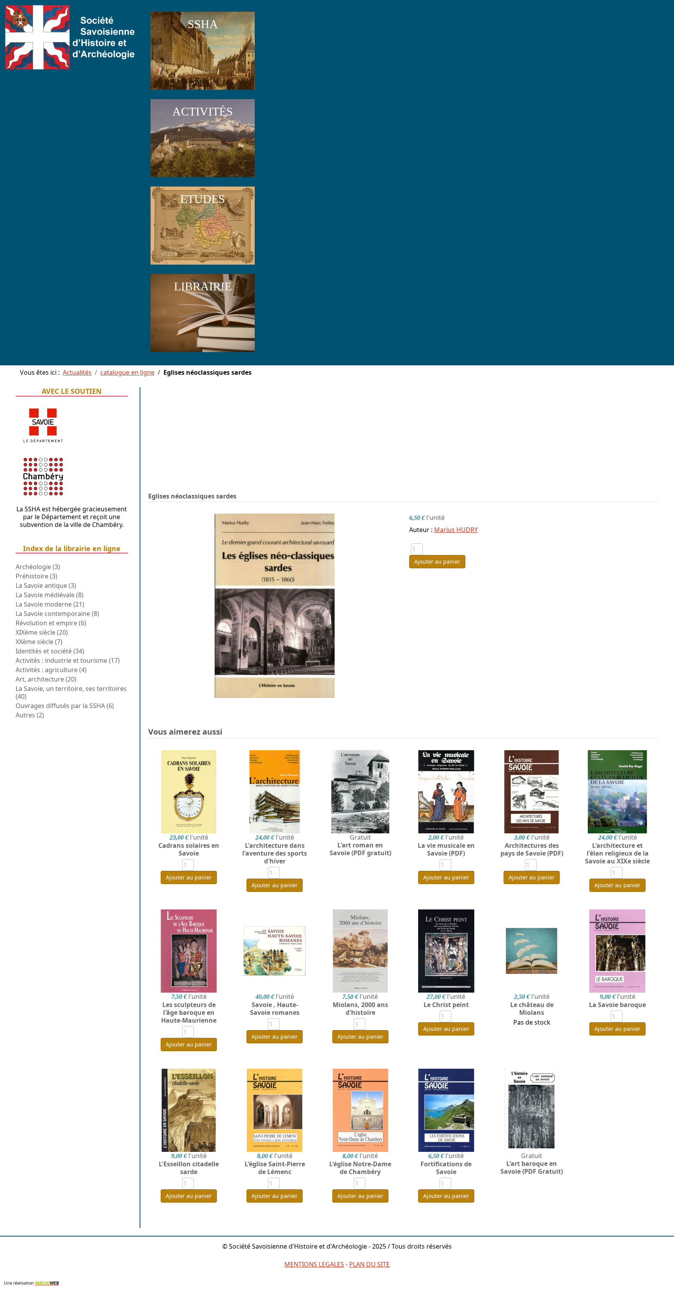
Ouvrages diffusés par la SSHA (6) (65, 705)
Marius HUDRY (456, 529)
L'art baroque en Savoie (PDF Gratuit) (531, 1167)
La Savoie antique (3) (46, 585)
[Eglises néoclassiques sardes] (274, 605)
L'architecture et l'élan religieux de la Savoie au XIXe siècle (617, 853)
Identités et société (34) (50, 651)
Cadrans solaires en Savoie (188, 849)
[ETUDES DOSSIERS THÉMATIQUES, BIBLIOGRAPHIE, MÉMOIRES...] (202, 266)
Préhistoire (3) (36, 576)
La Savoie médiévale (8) (49, 595)
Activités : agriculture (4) (51, 670)
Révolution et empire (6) (51, 623)
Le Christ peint (446, 1005)
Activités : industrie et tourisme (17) (68, 660)
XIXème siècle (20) (42, 632)
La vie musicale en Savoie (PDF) (446, 849)
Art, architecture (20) (46, 679)
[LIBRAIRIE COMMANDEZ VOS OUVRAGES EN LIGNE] (202, 353)
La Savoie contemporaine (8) (57, 613)
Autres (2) (30, 715)
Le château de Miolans (531, 1008)
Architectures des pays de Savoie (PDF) (531, 849)
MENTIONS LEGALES (314, 1264)
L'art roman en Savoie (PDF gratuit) (360, 849)
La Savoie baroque (617, 1005)
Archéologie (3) (38, 566)
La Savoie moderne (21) (50, 604)
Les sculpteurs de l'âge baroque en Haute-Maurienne (188, 1012)
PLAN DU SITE (369, 1264)
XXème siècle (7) (39, 641)
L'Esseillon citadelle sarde (189, 1168)
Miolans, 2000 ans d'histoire (360, 1008)
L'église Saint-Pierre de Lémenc (275, 1168)
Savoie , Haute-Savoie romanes (275, 1008)
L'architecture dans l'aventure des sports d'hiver (274, 853)
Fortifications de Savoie (446, 1168)
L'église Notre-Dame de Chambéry (360, 1168)
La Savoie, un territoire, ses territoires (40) (71, 692)
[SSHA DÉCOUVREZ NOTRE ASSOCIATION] (202, 91)
